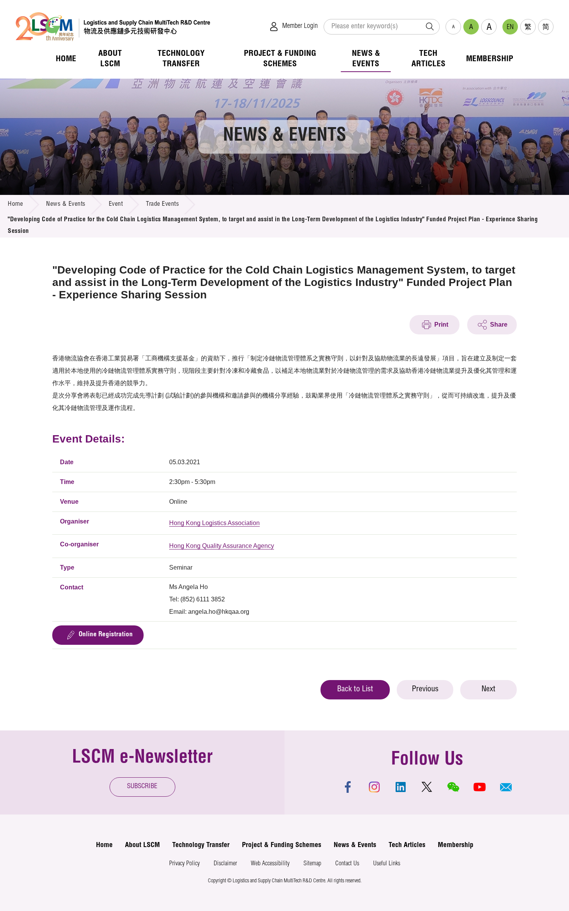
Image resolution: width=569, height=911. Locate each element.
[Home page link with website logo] (112, 26)
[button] (506, 787)
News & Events (66, 204)
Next (488, 690)
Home (15, 204)
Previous (425, 690)
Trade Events (162, 204)
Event (116, 204)
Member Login (300, 26)
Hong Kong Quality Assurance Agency (221, 545)
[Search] (429, 26)
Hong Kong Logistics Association (214, 523)
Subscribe (142, 787)
